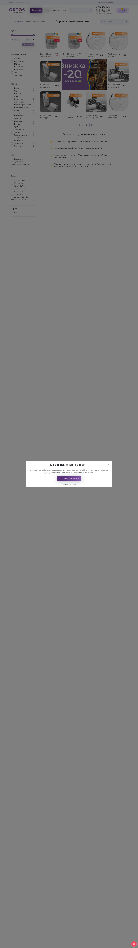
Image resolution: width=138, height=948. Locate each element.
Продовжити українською (69, 478)
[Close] (108, 464)
